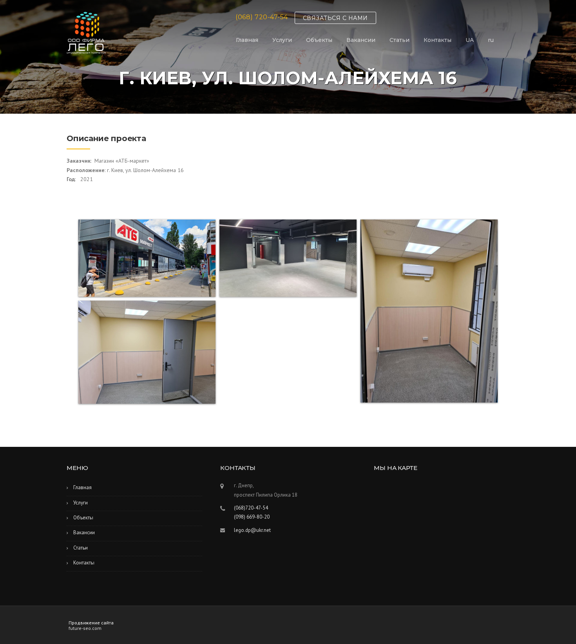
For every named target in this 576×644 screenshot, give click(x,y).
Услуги (282, 40)
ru (491, 40)
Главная (247, 40)
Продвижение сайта (91, 623)
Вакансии (360, 40)
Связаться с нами (335, 18)
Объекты (319, 40)
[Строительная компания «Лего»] (86, 32)
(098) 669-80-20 (252, 516)
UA (470, 40)
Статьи (399, 40)
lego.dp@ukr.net (252, 530)
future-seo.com (85, 628)
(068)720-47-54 (251, 507)
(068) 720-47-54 (261, 17)
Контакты (437, 40)
